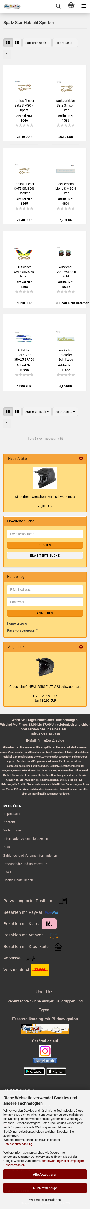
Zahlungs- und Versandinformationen (30, 855)
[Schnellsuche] (58, 6)
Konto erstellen (18, 623)
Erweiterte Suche (45, 555)
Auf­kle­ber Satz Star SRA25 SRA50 (24, 354)
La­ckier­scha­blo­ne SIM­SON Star (65, 188)
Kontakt (9, 822)
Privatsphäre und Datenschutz (25, 864)
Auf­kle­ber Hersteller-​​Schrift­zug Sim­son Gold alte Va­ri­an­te (66, 355)
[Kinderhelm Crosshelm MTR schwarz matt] (45, 478)
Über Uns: (45, 992)
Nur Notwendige (45, 1188)
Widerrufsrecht (14, 830)
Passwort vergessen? (22, 630)
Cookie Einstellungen (18, 880)
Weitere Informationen (45, 1200)
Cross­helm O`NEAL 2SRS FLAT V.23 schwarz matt (45, 686)
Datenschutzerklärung (17, 1144)
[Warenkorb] (71, 6)
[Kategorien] (83, 6)
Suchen (45, 545)
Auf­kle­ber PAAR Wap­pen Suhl (65, 271)
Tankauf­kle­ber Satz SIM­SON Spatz (24, 105)
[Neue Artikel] (81, 458)
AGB (6, 847)
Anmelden (45, 613)
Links (7, 872)
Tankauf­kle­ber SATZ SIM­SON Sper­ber (24, 188)
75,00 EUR (45, 506)
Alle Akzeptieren (45, 1174)
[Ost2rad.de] (10, 6)
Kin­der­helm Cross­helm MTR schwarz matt (45, 497)
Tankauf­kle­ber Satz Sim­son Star (66, 105)
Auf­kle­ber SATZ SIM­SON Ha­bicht (24, 271)
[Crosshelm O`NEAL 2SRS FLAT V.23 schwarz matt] (45, 667)
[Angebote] (81, 647)
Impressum (11, 814)
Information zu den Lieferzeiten (25, 839)
